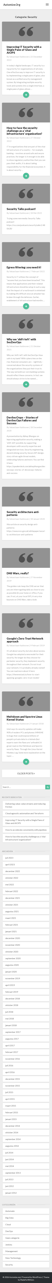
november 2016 (12, 1058)
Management (11, 1251)
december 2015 (12, 1079)
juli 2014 (9, 1152)
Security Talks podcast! (21, 208)
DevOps (9, 1231)
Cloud (8, 1224)
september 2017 (13, 1032)
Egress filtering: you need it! (24, 267)
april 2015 (10, 1099)
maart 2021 (10, 918)
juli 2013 (9, 1179)
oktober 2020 (11, 951)
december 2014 (12, 1126)
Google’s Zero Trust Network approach (25, 640)
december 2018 (12, 998)
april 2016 (10, 1072)
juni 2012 (9, 1186)
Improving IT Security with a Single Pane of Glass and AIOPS (24, 49)
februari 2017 (11, 1052)
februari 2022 (11, 891)
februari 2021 (11, 924)
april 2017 (10, 1045)
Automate (10, 1211)
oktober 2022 (11, 878)
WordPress (37, 1277)
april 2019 (10, 985)
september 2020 (13, 958)
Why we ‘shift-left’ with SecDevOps (21, 341)
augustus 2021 (12, 911)
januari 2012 (11, 1193)
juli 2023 (9, 857)
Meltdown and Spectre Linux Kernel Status (24, 718)
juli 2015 (9, 1092)
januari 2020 (11, 971)
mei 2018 (9, 1018)
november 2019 (12, 978)
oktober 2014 (11, 1132)
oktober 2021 (11, 904)
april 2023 (10, 864)
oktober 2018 (11, 1005)
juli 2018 (9, 1012)
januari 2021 (11, 931)
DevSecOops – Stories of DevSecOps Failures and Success (22, 420)
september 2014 (13, 1139)
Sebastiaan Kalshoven (19, 56)
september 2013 (13, 1172)
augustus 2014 (12, 1146)
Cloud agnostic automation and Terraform (24, 813)
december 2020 (12, 938)
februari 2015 (11, 1112)
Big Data (9, 1217)
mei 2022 (9, 884)
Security (9, 1264)
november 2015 (12, 1085)
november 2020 (12, 945)
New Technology (13, 1258)
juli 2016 (9, 1065)
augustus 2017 (12, 1038)
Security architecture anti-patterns (23, 513)
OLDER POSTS (25, 773)
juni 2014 (9, 1159)
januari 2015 (11, 1119)
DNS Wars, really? (18, 573)
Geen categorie (12, 1238)
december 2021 (12, 898)
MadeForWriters (27, 1280)
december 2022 (12, 871)
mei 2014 (9, 1166)
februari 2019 (11, 992)
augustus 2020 (12, 965)
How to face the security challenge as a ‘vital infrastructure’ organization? (24, 130)
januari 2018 (11, 1025)
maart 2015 (10, 1105)
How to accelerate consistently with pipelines (26, 830)
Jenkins (8, 1244)
